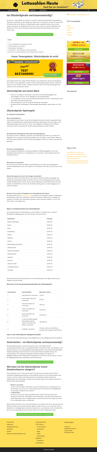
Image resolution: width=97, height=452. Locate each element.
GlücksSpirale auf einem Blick (17, 46)
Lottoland (69, 35)
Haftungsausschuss (12, 427)
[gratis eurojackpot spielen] (78, 62)
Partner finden (68, 430)
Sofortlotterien (42, 10)
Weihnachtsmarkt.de (70, 428)
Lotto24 (69, 30)
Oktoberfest (40, 440)
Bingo (38, 431)
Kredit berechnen (69, 432)
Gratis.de (67, 426)
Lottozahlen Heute (12, 10)
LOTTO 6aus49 (41, 427)
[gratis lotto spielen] (78, 51)
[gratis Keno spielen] (78, 84)
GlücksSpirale (41, 436)
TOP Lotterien (22, 10)
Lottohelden (70, 28)
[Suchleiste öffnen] (88, 10)
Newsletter (10, 429)
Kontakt (9, 431)
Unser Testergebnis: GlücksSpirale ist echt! (20, 44)
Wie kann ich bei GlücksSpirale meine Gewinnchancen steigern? (26, 52)
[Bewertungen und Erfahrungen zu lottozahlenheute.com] (78, 14)
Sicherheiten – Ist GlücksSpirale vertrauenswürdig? (22, 50)
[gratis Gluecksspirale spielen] (78, 73)
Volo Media (51, 449)
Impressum (10, 424)
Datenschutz (10, 422)
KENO (38, 433)
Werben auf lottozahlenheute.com (16, 433)
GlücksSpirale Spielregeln (16, 48)
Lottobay (69, 32)
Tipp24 (68, 25)
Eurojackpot (40, 429)
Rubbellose (33, 10)
